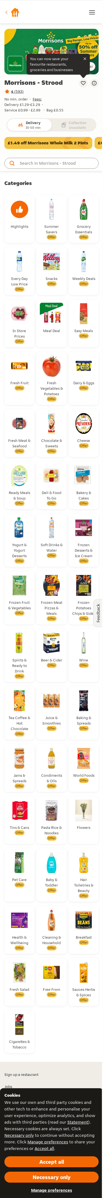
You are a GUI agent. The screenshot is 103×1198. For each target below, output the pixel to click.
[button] (12, 12)
